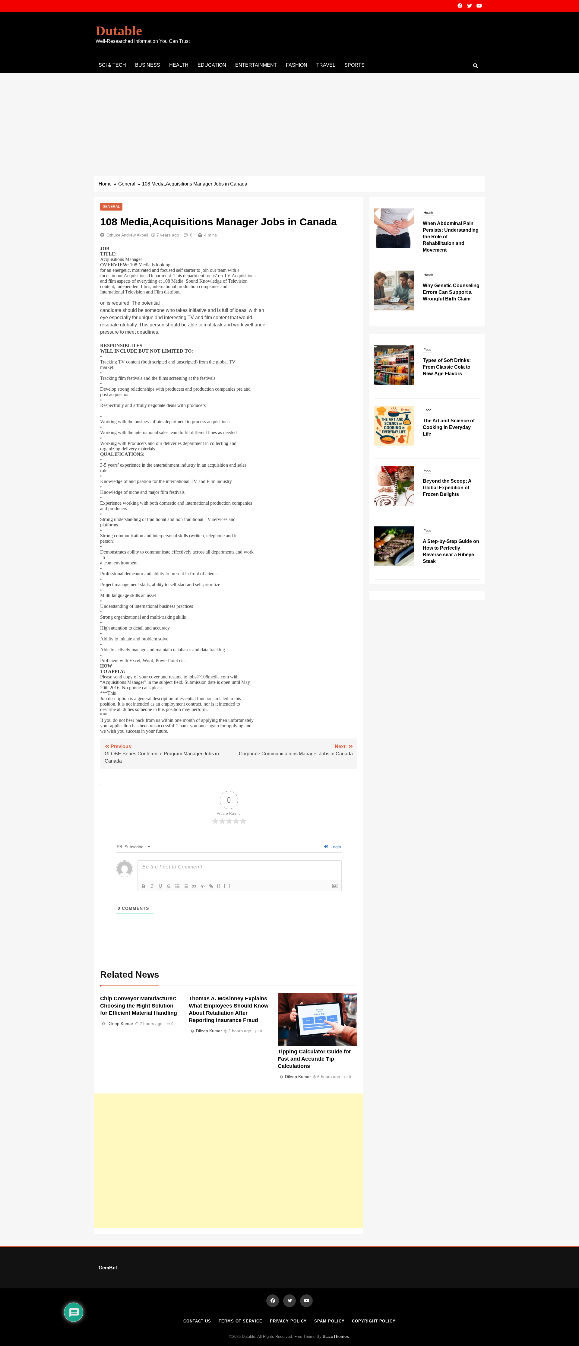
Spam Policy (329, 1321)
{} (219, 886)
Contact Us (197, 1321)
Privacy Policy (288, 1321)
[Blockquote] (194, 886)
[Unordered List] (186, 886)
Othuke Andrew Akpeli (127, 235)
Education (212, 65)
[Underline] (160, 886)
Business (147, 65)
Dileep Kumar (120, 1023)
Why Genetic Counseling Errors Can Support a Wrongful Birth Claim (451, 230)
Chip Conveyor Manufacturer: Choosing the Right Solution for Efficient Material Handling (138, 1005)
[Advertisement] (289, 118)
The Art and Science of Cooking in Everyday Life (449, 427)
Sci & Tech (112, 65)
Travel (325, 65)
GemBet (108, 1267)
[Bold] (143, 886)
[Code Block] (202, 886)
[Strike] (169, 886)
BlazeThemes (336, 1336)
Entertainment (256, 65)
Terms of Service (240, 1321)
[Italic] (152, 886)
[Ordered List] (177, 886)
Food (427, 349)
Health (178, 65)
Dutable (119, 30)
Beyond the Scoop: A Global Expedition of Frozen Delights (447, 487)
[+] (227, 886)
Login (335, 846)
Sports (354, 65)
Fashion (296, 65)
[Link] (211, 886)
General (111, 207)
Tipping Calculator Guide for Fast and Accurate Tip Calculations (314, 1059)
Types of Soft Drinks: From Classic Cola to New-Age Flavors (447, 367)
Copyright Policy (374, 1321)
